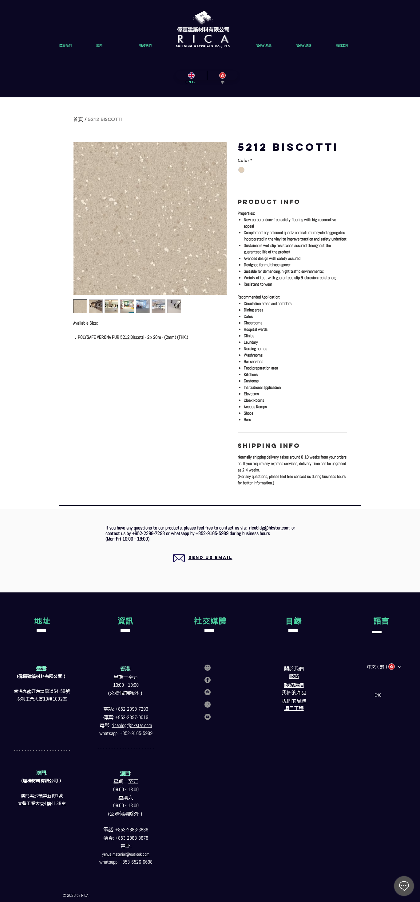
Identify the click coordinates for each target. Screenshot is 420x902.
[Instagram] (207, 704)
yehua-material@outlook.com (125, 854)
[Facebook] (207, 680)
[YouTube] (207, 717)
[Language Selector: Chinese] (394, 666)
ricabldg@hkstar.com (269, 528)
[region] (203, 565)
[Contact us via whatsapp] (207, 668)
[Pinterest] (207, 692)
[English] (191, 75)
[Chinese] (222, 75)
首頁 (78, 119)
